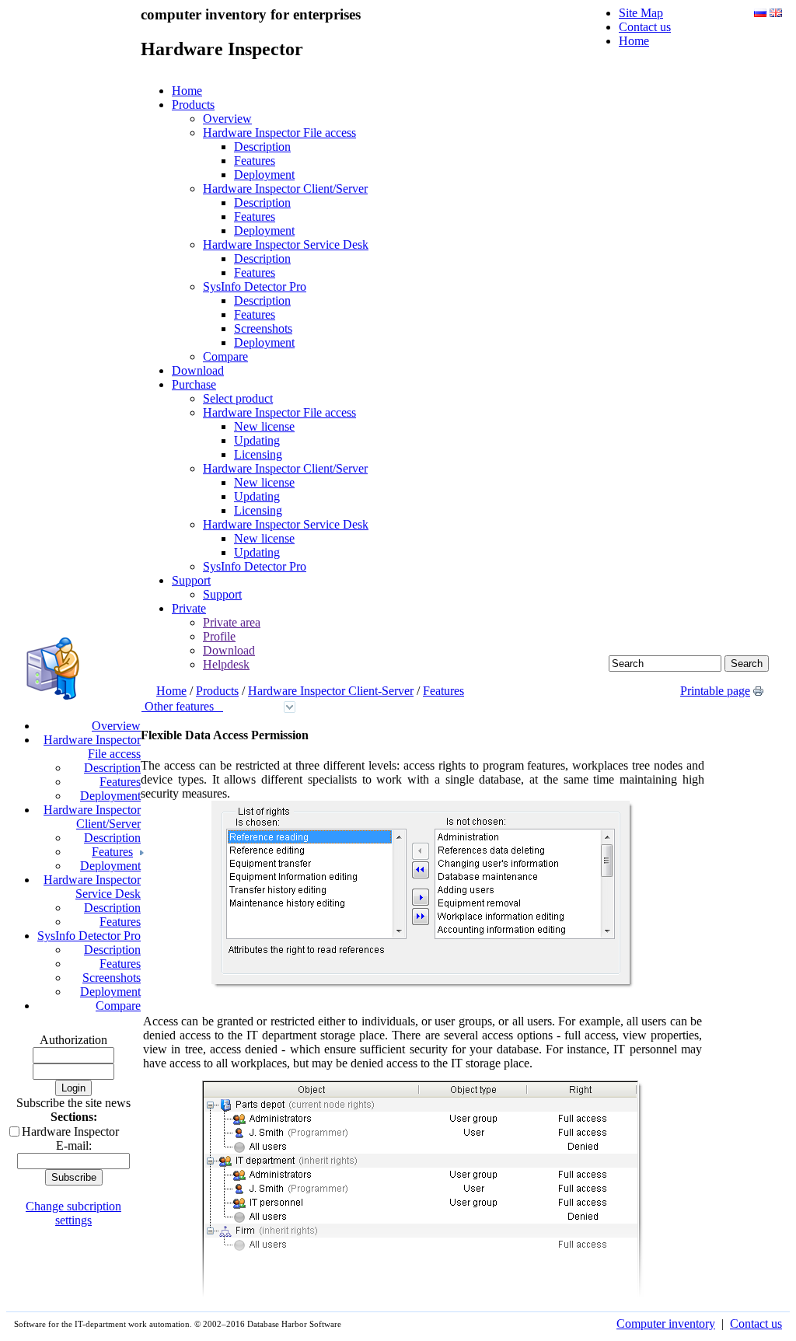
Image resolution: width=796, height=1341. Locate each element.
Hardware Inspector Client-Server (331, 690)
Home (634, 40)
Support (191, 580)
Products (193, 104)
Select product (238, 398)
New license (264, 426)
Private (189, 608)
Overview (227, 118)
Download (198, 370)
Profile (219, 636)
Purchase (194, 384)
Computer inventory (665, 1323)
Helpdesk (226, 664)
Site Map (641, 12)
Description (262, 146)
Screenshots (263, 328)
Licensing (258, 454)
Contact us (645, 26)
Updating (257, 440)
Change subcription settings (73, 1213)
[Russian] (760, 12)
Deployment (264, 174)
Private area (231, 622)
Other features (182, 706)
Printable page (715, 690)
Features (254, 160)
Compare (225, 356)
